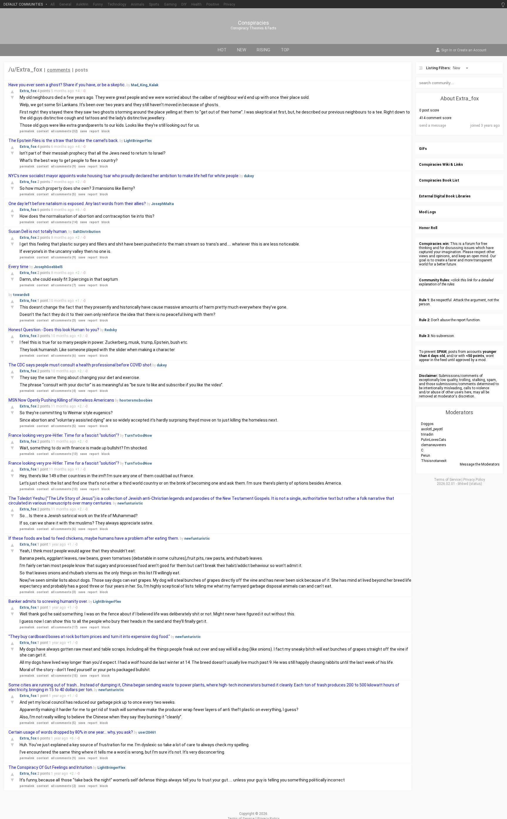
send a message (432, 125)
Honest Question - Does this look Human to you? (54, 329)
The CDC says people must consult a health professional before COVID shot (80, 365)
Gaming (170, 4)
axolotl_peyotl (432, 429)
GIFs (423, 149)
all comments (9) (63, 166)
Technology (116, 4)
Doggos (427, 424)
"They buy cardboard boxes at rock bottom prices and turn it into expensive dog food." (89, 636)
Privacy (229, 4)
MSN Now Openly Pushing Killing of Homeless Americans (61, 400)
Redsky (110, 330)
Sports (154, 4)
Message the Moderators (480, 464)
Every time (18, 266)
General (65, 4)
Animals (137, 4)
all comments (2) (63, 786)
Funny (98, 4)
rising (263, 50)
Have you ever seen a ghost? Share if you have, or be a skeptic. (67, 84)
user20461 (147, 732)
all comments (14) (64, 222)
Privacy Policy (474, 480)
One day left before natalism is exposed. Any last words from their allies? (78, 203)
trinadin (427, 434)
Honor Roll (428, 228)
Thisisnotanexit (434, 461)
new (241, 50)
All (52, 4)
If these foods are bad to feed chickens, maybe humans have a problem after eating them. (94, 538)
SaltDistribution (86, 232)
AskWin (82, 4)
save (83, 131)
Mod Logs (427, 212)
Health (196, 4)
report (94, 131)
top (285, 50)
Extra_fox (28, 91)
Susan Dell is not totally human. (38, 231)
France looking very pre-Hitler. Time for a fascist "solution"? (64, 435)
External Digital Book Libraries (445, 196)
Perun (425, 456)
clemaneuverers (433, 445)
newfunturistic (130, 503)
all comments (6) (63, 355)
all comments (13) (64, 454)
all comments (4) (63, 390)
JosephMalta (162, 204)
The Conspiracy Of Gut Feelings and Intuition (50, 767)
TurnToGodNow (138, 436)
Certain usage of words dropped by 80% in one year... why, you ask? (71, 732)
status (475, 484)
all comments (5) (63, 194)
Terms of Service (447, 480)
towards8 (21, 295)
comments (58, 70)
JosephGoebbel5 (48, 267)
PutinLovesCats (433, 440)
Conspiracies (253, 23)
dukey (249, 176)
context (43, 131)
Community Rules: (434, 280)
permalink (27, 131)
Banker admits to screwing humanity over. (49, 601)
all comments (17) (64, 627)
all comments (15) (64, 675)
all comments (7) (63, 285)
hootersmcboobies (136, 400)
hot (222, 50)
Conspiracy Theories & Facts (253, 28)
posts (81, 70)
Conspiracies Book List (439, 180)
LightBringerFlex (138, 141)
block (106, 131)
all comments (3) (63, 320)
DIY (184, 4)
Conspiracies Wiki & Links (441, 165)
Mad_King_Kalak (144, 85)
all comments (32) (64, 131)
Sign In (446, 50)
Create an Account (471, 50)
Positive (212, 4)
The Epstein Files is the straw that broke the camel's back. (64, 140)
